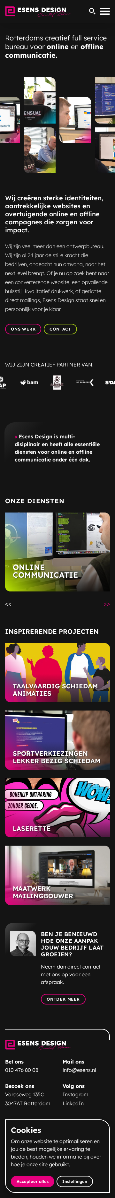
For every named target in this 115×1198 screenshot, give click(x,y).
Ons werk (23, 329)
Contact (60, 329)
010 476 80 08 (21, 1070)
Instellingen (74, 1181)
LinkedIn (73, 1103)
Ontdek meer (63, 999)
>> (109, 603)
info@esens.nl (79, 1070)
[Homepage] (38, 11)
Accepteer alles (35, 1181)
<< (11, 603)
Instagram (75, 1094)
